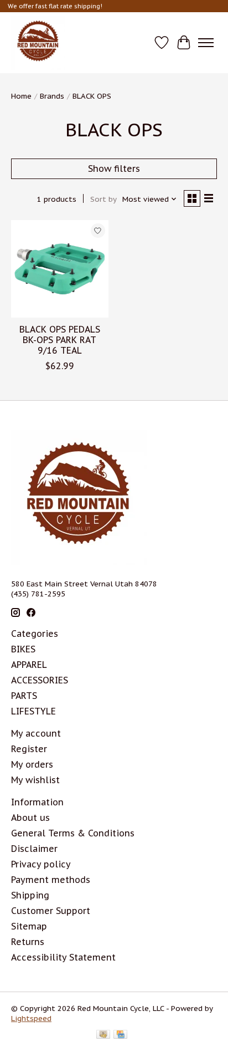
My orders (32, 764)
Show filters (114, 168)
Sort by (103, 199)
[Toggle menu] (206, 43)
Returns (27, 941)
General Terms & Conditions (72, 833)
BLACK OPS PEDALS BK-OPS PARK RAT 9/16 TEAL (59, 340)
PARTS (24, 695)
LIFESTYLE (33, 711)
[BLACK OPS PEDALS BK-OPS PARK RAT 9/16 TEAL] (59, 269)
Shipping (30, 895)
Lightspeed (31, 1018)
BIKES (23, 649)
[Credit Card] (120, 1035)
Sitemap (29, 926)
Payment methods (50, 879)
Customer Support (50, 910)
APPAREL (29, 664)
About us (30, 817)
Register (29, 748)
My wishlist (35, 779)
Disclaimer (34, 848)
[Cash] (103, 1035)
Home (21, 96)
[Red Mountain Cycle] (38, 43)
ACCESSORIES (39, 680)
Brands (52, 96)
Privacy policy (41, 864)
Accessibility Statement (63, 957)
